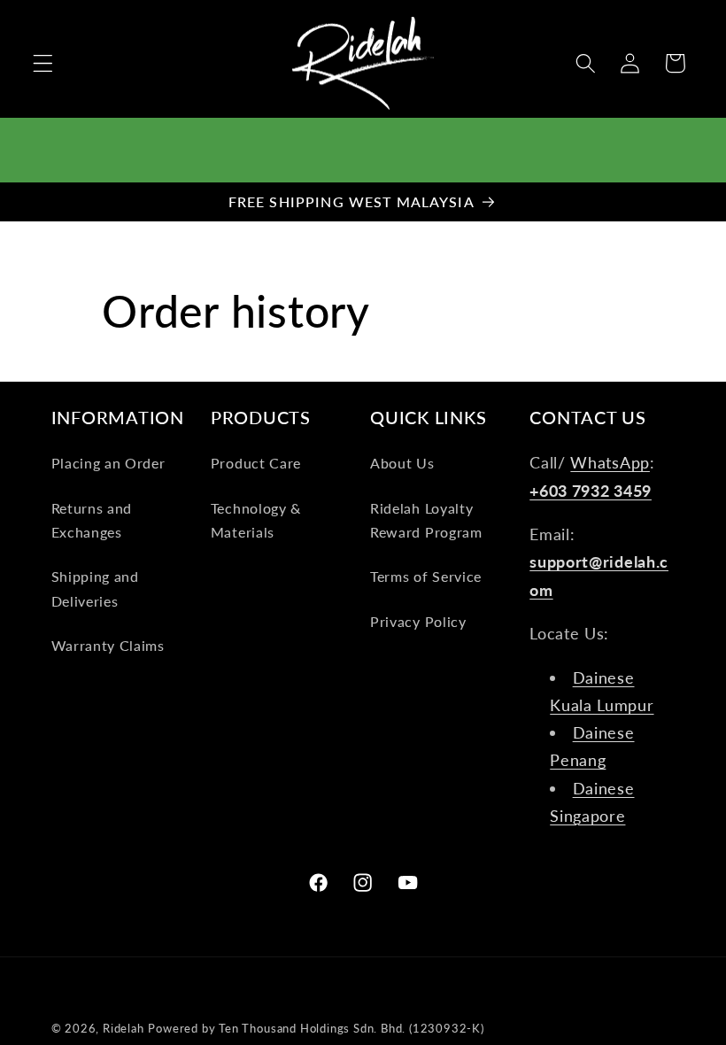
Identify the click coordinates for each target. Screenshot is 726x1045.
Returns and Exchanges (92, 519)
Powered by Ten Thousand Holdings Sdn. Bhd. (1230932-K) (315, 1028)
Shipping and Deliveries (95, 588)
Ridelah (123, 1028)
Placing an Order (108, 462)
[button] (43, 63)
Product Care (256, 462)
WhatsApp (610, 462)
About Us (402, 462)
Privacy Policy (418, 621)
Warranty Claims (108, 645)
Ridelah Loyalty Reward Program (426, 519)
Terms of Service (426, 576)
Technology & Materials (256, 519)
